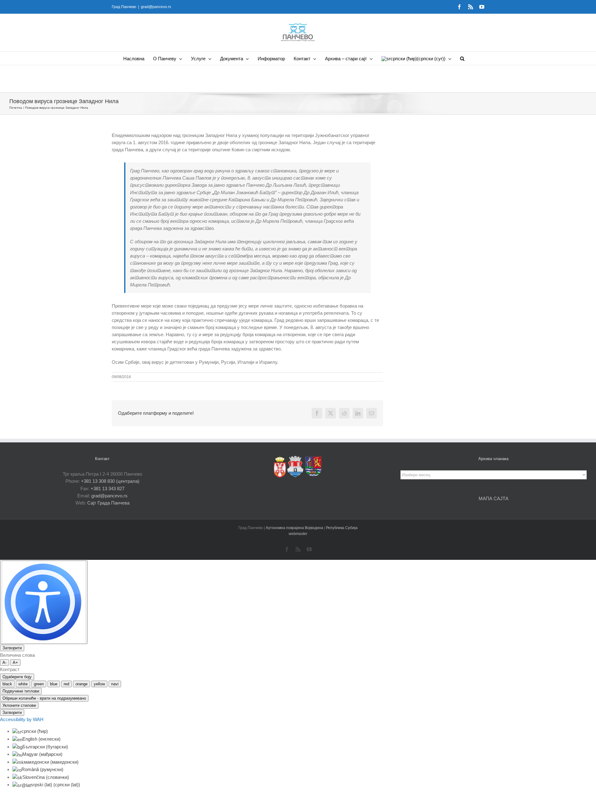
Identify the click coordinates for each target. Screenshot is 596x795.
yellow (99, 684)
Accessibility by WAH (21, 719)
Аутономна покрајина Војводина (295, 528)
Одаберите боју (17, 676)
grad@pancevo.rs (156, 7)
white (23, 684)
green (39, 684)
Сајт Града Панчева (108, 502)
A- (4, 662)
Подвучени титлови (20, 691)
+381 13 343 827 (107, 488)
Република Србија (342, 528)
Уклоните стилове (19, 705)
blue (53, 684)
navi (115, 684)
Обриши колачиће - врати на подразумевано (44, 698)
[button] (462, 58)
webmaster (298, 534)
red (66, 684)
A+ (15, 662)
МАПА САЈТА (493, 498)
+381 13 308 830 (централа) (110, 481)
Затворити (12, 648)
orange (81, 684)
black (7, 684)
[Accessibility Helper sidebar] (44, 602)
